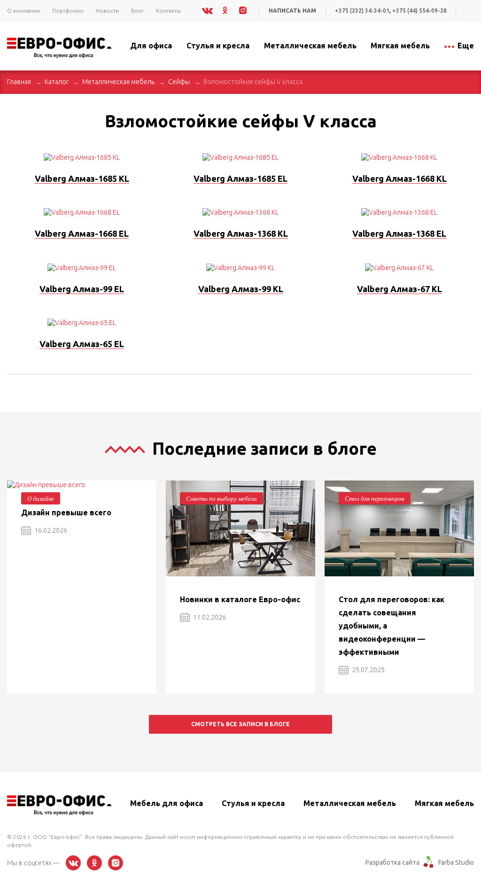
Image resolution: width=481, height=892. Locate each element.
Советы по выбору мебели (221, 498)
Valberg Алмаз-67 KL (399, 289)
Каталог (57, 81)
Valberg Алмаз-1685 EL (240, 178)
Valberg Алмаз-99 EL (81, 289)
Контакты (168, 11)
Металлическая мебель (118, 81)
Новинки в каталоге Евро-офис (240, 599)
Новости (107, 11)
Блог (137, 11)
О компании (23, 11)
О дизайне (40, 498)
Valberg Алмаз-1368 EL (399, 233)
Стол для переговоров (374, 498)
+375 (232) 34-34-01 (362, 11)
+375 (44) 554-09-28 (419, 11)
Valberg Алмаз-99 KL (240, 289)
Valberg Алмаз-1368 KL (241, 233)
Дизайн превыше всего (66, 512)
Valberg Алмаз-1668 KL (399, 178)
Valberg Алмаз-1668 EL (82, 233)
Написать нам (292, 11)
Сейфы (179, 81)
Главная (19, 81)
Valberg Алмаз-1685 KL (82, 178)
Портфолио (68, 11)
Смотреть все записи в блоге (240, 724)
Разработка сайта (392, 862)
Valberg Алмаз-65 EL (81, 344)
